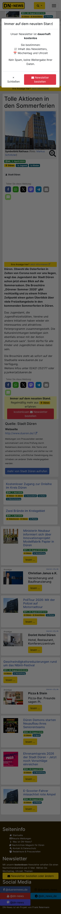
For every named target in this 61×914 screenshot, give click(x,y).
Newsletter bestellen (41, 79)
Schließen (13, 79)
